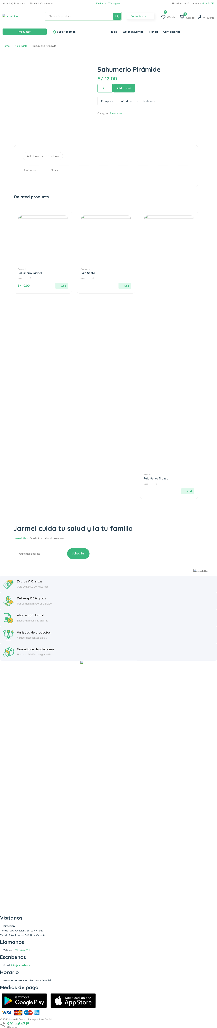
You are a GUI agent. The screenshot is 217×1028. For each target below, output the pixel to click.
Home (6, 46)
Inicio (5, 3)
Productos (24, 31)
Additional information (43, 156)
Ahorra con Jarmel (30, 615)
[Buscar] (117, 16)
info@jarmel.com (20, 965)
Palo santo (21, 46)
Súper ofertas (66, 31)
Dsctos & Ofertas (29, 581)
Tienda (33, 3)
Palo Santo (88, 273)
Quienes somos (18, 3)
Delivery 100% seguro (108, 3)
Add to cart (124, 88)
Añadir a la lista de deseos (138, 101)
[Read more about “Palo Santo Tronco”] (187, 491)
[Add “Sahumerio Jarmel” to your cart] (61, 286)
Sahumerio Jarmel (30, 273)
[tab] (43, 156)
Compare (107, 101)
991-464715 (207, 3)
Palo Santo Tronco (156, 478)
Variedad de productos (34, 632)
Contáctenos (46, 3)
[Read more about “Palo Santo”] (125, 286)
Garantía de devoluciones (35, 649)
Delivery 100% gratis (31, 598)
